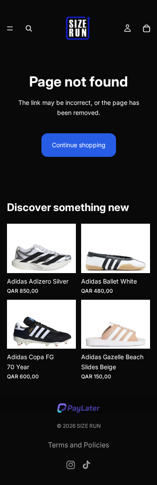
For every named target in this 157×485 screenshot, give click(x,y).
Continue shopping (79, 145)
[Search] (28, 28)
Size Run (89, 426)
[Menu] (10, 28)
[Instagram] (70, 465)
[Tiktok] (86, 465)
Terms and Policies (78, 444)
